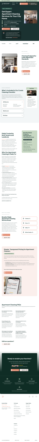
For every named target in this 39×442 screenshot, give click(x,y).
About (15, 418)
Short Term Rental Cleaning (29, 149)
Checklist (27, 413)
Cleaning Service (27, 147)
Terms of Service (27, 440)
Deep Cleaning (26, 146)
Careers (15, 404)
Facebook (15, 428)
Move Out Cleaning (27, 150)
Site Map (36, 440)
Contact (13, 4)
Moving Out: (7, 166)
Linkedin (15, 432)
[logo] (5, 3)
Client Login (28, 404)
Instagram (15, 430)
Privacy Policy (17, 440)
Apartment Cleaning (27, 144)
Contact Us (15, 425)
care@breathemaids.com (6, 406)
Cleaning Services (17, 406)
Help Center (28, 406)
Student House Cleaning (18, 413)
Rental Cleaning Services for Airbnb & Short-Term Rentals (19, 416)
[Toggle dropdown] (15, 4)
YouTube (15, 434)
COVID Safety (28, 408)
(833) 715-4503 (4, 404)
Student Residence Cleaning (27, 143)
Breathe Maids (4, 139)
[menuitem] (14, 3)
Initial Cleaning (28, 410)
